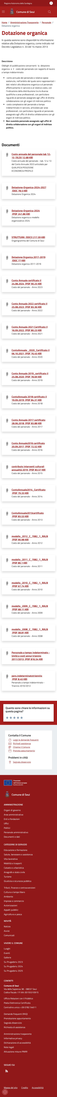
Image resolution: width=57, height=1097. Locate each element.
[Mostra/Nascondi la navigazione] (3, 11)
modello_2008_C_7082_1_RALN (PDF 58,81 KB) (30, 631)
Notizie (7, 926)
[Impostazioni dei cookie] (5, 1092)
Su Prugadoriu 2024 (13, 966)
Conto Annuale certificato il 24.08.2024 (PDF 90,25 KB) (27, 282)
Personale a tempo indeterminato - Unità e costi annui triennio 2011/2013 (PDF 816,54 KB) (31, 656)
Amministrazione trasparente (18, 1034)
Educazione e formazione (15, 850)
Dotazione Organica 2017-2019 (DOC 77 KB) (28, 259)
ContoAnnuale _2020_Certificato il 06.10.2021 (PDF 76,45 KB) (31, 352)
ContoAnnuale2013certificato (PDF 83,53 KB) (28, 514)
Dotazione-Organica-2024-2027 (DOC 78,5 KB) (29, 189)
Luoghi (7, 948)
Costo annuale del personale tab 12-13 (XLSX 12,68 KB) (31, 156)
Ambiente (8, 896)
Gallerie (7, 957)
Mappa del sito (10, 1087)
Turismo (7, 876)
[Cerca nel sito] (49, 12)
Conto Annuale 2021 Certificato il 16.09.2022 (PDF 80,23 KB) (30, 328)
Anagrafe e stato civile (14, 872)
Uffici (6, 823)
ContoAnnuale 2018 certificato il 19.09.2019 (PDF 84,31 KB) (29, 398)
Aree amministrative (13, 814)
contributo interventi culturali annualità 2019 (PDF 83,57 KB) (29, 468)
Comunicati (9, 935)
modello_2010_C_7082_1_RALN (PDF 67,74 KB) (30, 584)
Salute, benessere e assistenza (18, 854)
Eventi (7, 953)
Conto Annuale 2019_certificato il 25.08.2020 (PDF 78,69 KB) (30, 375)
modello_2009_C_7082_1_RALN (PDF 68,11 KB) (30, 607)
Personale (46, 22)
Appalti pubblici (11, 909)
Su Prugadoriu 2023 (13, 962)
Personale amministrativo (16, 832)
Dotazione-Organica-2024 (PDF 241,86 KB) (26, 212)
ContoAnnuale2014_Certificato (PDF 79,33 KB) (29, 491)
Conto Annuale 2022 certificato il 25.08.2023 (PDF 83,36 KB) (29, 305)
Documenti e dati (12, 836)
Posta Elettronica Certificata (17, 1003)
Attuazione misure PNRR (15, 1051)
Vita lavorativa (11, 859)
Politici (7, 828)
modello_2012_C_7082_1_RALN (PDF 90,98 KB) (30, 538)
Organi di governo (12, 810)
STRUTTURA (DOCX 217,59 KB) (28, 237)
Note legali (9, 1047)
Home (4, 22)
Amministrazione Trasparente (24, 22)
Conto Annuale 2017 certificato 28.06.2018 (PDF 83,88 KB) (28, 421)
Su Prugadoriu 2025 (13, 970)
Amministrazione (13, 804)
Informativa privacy (13, 1038)
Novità (7, 921)
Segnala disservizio (13, 1022)
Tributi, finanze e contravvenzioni (19, 887)
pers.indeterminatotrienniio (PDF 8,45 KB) (27, 677)
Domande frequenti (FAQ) (16, 1014)
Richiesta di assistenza (14, 1027)
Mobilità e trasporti (13, 863)
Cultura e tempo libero (14, 892)
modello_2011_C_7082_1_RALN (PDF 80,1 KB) (30, 561)
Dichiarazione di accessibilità (17, 1042)
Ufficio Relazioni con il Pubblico (18, 998)
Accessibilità (37, 1087)
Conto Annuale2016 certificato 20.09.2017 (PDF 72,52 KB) (28, 445)
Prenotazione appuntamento (17, 1018)
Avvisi (7, 931)
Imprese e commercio (14, 901)
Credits (24, 1087)
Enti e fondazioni (12, 819)
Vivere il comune (13, 943)
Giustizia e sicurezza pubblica (17, 881)
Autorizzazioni (10, 905)
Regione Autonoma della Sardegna (18, 3)
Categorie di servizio (15, 844)
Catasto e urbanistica (14, 867)
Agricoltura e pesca (13, 914)
